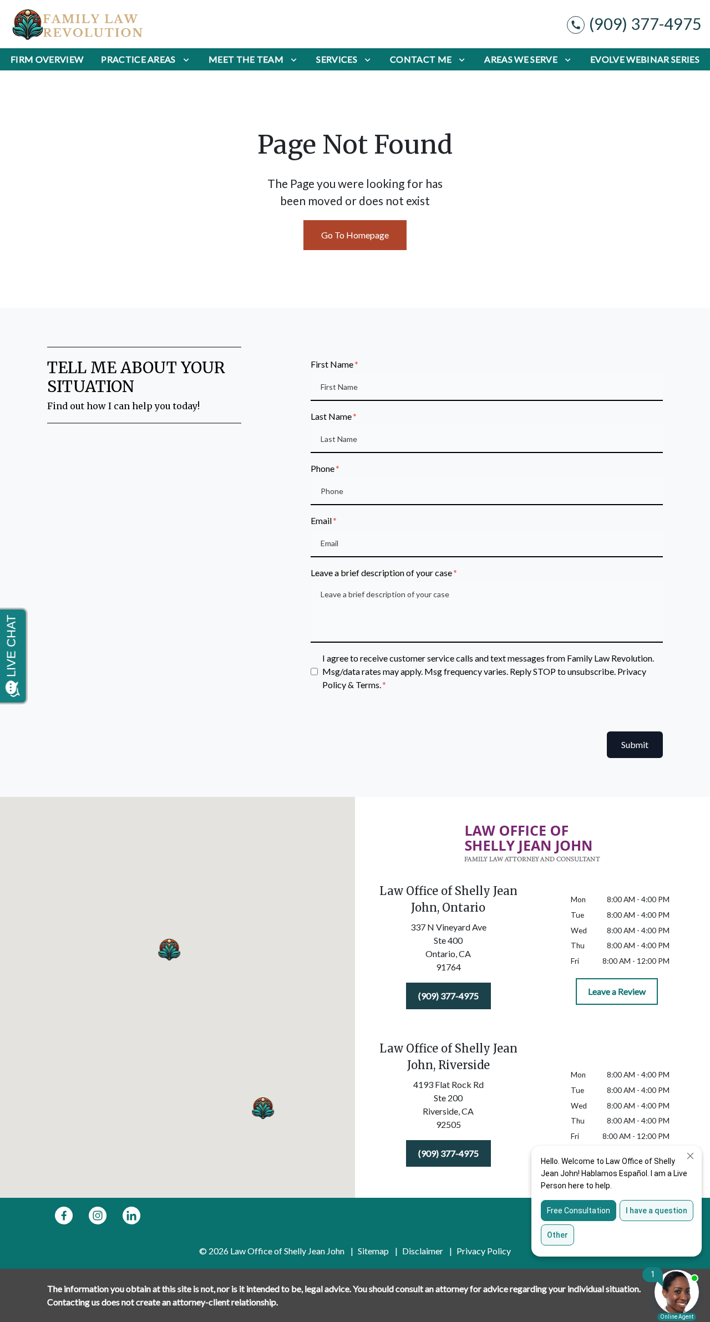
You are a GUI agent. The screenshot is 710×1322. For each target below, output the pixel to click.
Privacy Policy (484, 1250)
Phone (322, 468)
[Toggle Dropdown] (186, 59)
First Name (332, 364)
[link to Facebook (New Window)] (64, 1215)
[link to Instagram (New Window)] (97, 1215)
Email (321, 520)
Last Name (331, 416)
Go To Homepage (355, 235)
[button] (169, 949)
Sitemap (373, 1250)
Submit (634, 744)
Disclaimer (422, 1250)
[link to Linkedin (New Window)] (131, 1215)
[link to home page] (77, 24)
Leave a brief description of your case (381, 572)
